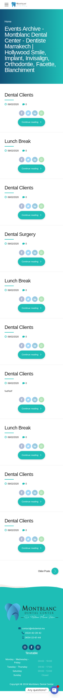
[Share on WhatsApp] (41, 113)
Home (8, 21)
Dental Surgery (20, 234)
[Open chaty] (54, 690)
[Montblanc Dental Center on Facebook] (31, 647)
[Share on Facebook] (21, 113)
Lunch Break (18, 141)
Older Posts (44, 571)
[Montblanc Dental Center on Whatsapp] (38, 647)
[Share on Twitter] (28, 113)
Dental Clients (19, 95)
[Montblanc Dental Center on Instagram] (25, 647)
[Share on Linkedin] (35, 113)
